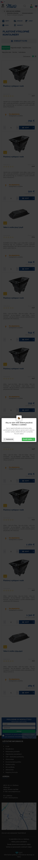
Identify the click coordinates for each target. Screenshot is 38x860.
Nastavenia (9, 439)
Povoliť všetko (27, 439)
